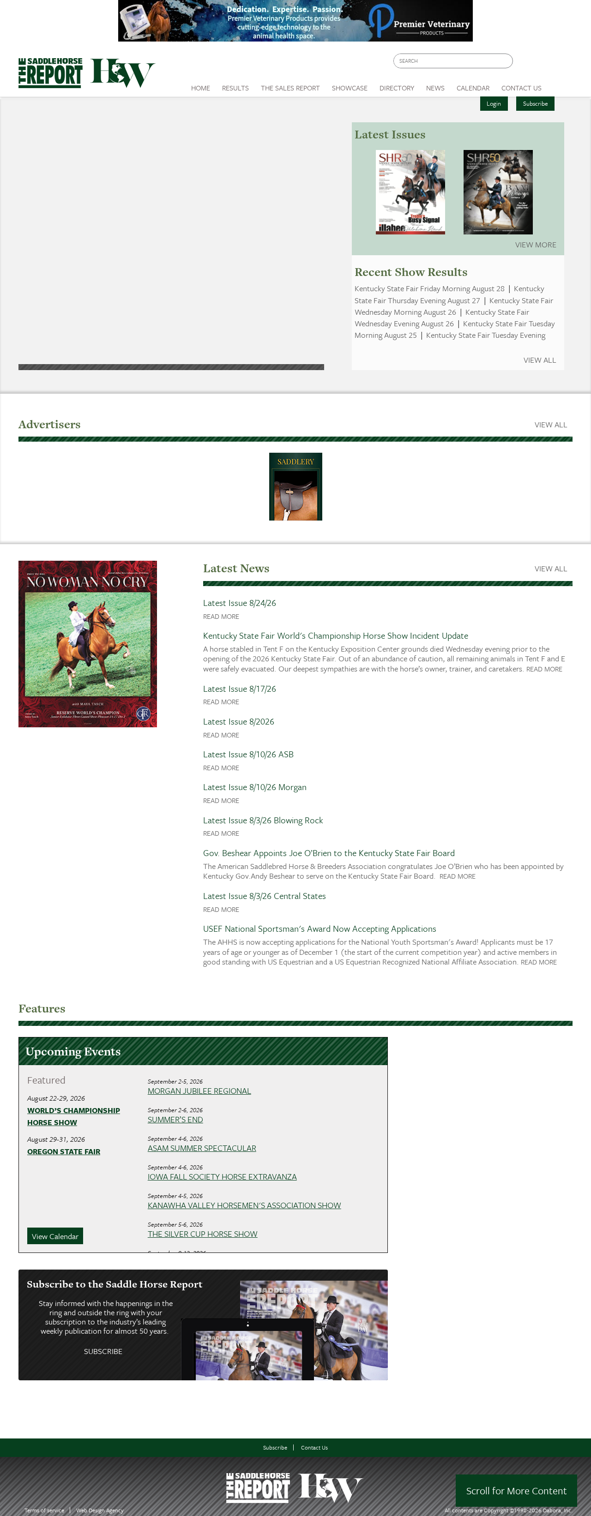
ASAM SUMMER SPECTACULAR (202, 1148)
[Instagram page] (560, 63)
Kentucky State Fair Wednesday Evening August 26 (442, 317)
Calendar (473, 88)
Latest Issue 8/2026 (238, 721)
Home (200, 88)
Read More (221, 616)
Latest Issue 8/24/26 (239, 602)
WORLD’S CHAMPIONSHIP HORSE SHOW (73, 1116)
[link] (200, 85)
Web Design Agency (100, 1510)
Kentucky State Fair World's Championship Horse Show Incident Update (335, 635)
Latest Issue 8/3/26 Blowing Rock (263, 820)
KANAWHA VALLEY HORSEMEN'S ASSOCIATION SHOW (244, 1205)
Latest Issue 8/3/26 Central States (264, 895)
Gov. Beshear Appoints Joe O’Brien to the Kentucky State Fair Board (329, 852)
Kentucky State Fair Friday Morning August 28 (430, 288)
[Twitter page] (542, 63)
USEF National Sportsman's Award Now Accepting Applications (319, 928)
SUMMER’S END (175, 1119)
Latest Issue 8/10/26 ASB (248, 754)
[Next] (302, 227)
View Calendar (55, 1236)
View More (535, 244)
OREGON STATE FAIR (63, 1151)
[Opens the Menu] (560, 84)
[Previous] (40, 227)
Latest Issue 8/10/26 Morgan (255, 786)
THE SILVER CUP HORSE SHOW (203, 1234)
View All (540, 360)
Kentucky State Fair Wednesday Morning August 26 (454, 306)
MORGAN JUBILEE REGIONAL (199, 1091)
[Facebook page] (525, 63)
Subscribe (535, 103)
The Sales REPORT (290, 88)
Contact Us (314, 1447)
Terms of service (44, 1510)
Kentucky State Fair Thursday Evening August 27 (449, 294)
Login (494, 103)
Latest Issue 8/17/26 (239, 688)
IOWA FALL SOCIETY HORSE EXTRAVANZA (222, 1176)
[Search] (506, 61)
